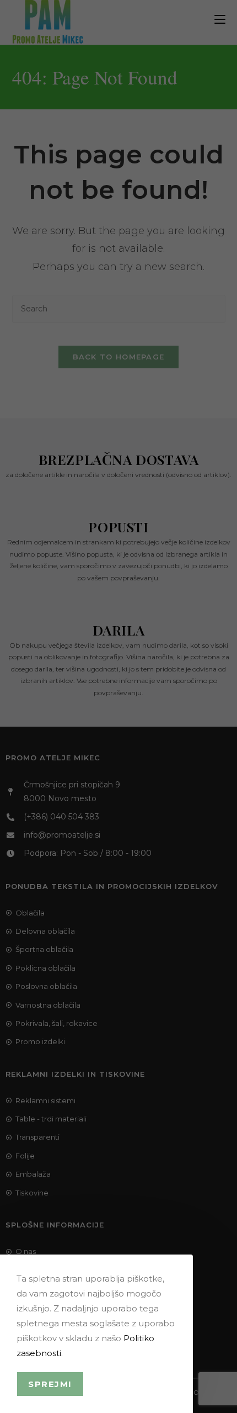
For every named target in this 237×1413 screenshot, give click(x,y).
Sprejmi (50, 1384)
